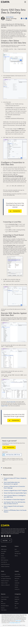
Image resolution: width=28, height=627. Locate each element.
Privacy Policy (18, 620)
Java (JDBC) (3, 551)
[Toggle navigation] (25, 2)
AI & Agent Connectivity (6, 578)
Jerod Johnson (9, 17)
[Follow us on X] (24, 18)
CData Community (5, 597)
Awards (16, 580)
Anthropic (17, 597)
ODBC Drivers (4, 549)
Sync (16, 549)
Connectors (3, 574)
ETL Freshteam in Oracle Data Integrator (14, 499)
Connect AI (17, 551)
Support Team (4, 405)
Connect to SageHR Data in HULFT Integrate (15, 490)
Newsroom (17, 578)
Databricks (17, 599)
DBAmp (16, 555)
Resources (3, 603)
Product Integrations (5, 576)
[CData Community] (10, 536)
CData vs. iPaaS (4, 582)
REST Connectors (4, 560)
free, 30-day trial (11, 401)
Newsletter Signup (5, 605)
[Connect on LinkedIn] (26, 18)
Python (2, 555)
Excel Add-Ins (4, 562)
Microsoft (17, 603)
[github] (7, 536)
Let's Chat (5, 540)
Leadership (17, 582)
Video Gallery (4, 610)
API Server (3, 557)
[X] (5, 536)
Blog (2, 601)
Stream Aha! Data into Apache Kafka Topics (15, 493)
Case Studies (3, 599)
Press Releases (18, 576)
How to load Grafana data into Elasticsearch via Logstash (12, 483)
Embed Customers (5, 580)
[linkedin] (2, 536)
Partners (16, 585)
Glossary (3, 607)
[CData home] (6, 2)
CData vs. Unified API (5, 585)
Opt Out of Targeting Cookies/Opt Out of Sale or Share (14, 625)
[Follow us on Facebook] (21, 18)
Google (16, 601)
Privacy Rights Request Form (15, 622)
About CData (17, 574)
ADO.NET (3, 553)
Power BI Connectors (5, 564)
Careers (16, 587)
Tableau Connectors (5, 566)
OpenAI (16, 607)
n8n (15, 605)
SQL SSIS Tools (18, 553)
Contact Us (17, 589)
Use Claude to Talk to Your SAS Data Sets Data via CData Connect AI (14, 502)
